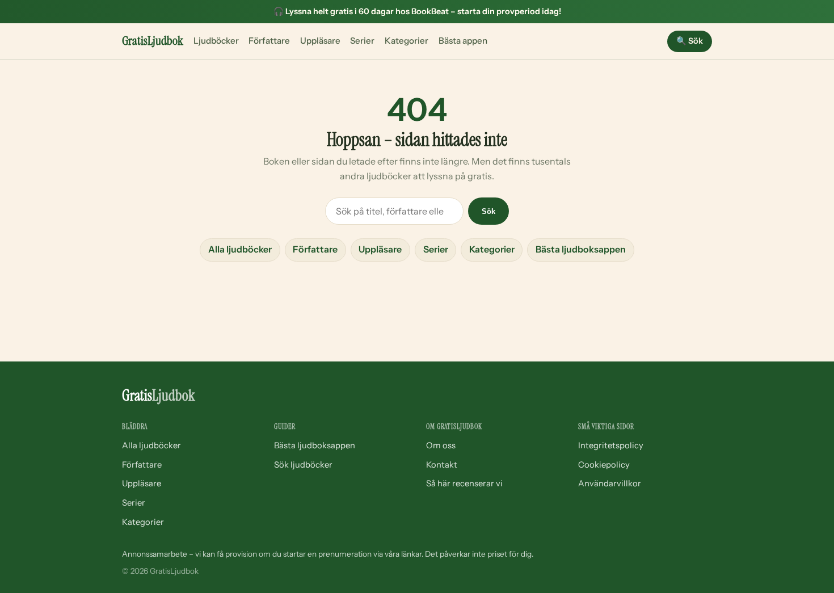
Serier (362, 40)
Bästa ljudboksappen (581, 249)
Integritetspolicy (610, 445)
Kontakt (441, 465)
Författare (269, 40)
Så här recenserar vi (464, 483)
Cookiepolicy (604, 465)
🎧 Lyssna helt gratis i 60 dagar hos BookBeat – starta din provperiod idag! (417, 11)
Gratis (152, 41)
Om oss (441, 445)
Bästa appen (463, 40)
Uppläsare (320, 40)
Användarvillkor (609, 483)
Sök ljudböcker (303, 465)
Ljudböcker (216, 40)
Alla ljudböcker (240, 249)
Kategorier (406, 40)
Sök (689, 41)
